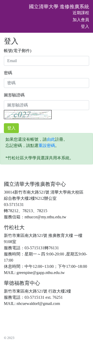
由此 (51, 139)
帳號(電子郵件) (17, 50)
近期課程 (81, 13)
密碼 (8, 73)
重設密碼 (46, 145)
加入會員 (81, 20)
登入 (85, 26)
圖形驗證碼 (14, 95)
